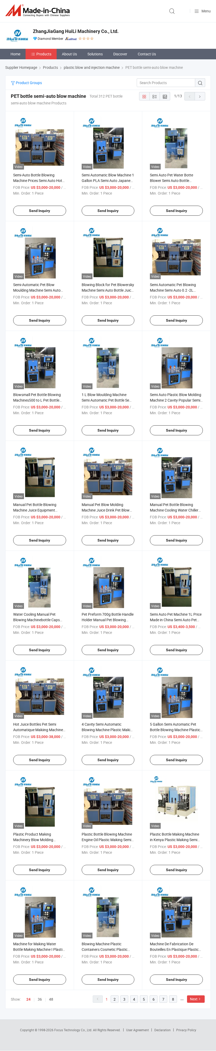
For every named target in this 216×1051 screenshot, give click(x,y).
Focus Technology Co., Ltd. (73, 1030)
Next (194, 998)
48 (51, 999)
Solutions (95, 53)
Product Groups (28, 82)
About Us (69, 53)
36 (40, 999)
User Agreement (137, 1030)
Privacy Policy (186, 1030)
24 (28, 999)
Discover (120, 53)
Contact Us (147, 53)
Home (15, 53)
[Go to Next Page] (200, 96)
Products (43, 53)
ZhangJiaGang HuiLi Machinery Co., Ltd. (76, 31)
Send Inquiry (39, 211)
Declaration (162, 1030)
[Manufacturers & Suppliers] (38, 10)
